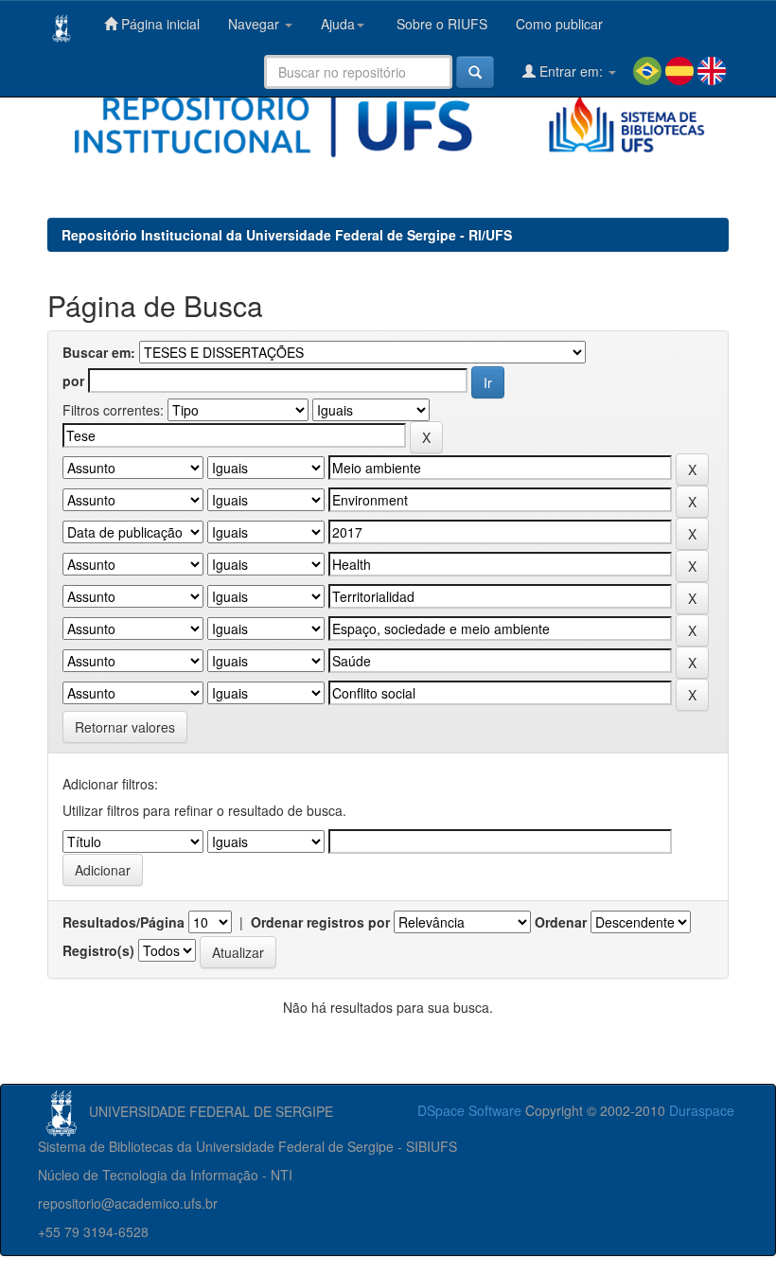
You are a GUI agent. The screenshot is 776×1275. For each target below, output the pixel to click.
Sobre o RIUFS (440, 23)
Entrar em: (571, 71)
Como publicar (559, 23)
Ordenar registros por (320, 921)
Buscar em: (98, 352)
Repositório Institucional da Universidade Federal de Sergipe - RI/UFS (287, 234)
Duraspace (701, 1110)
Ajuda (338, 23)
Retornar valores (125, 726)
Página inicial (158, 23)
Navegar (255, 23)
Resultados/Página (123, 921)
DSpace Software (469, 1110)
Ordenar (561, 921)
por (73, 380)
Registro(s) (98, 950)
